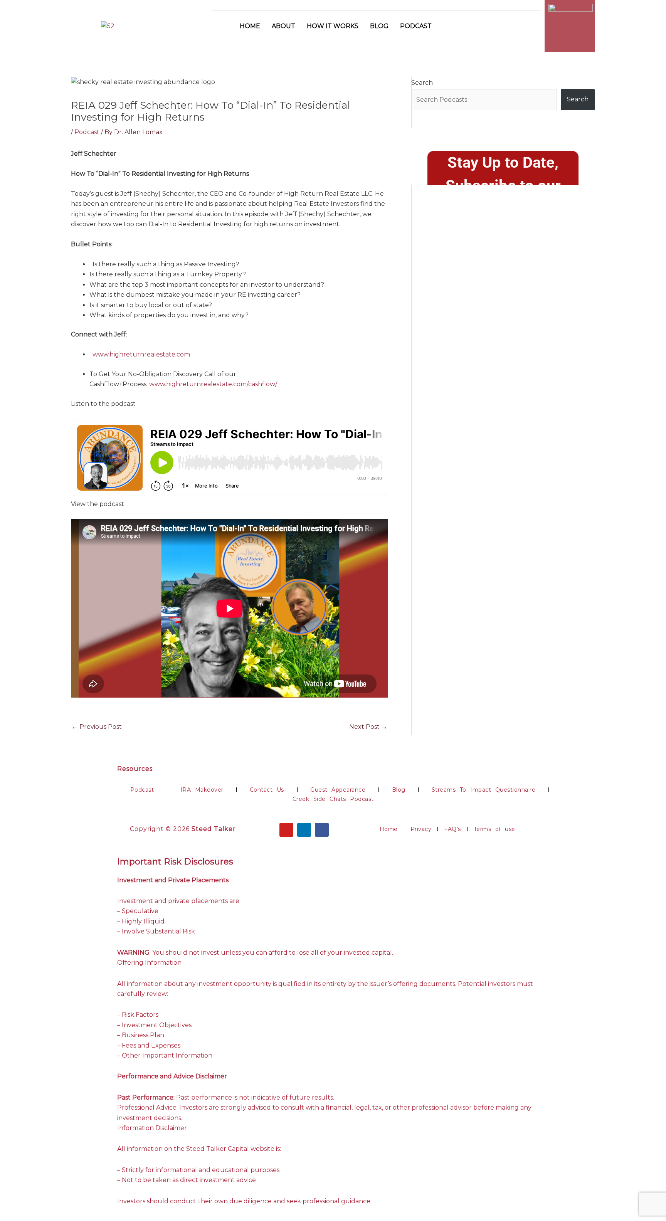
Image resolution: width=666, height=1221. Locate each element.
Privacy (421, 829)
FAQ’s (452, 829)
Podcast (416, 26)
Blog (379, 26)
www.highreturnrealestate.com (141, 354)
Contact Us (267, 789)
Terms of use (494, 829)
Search (422, 82)
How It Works (332, 26)
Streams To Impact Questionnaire (484, 789)
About (283, 26)
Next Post (368, 726)
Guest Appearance (337, 789)
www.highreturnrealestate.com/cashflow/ (213, 384)
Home (250, 26)
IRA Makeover (202, 789)
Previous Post (97, 726)
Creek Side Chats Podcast (333, 799)
